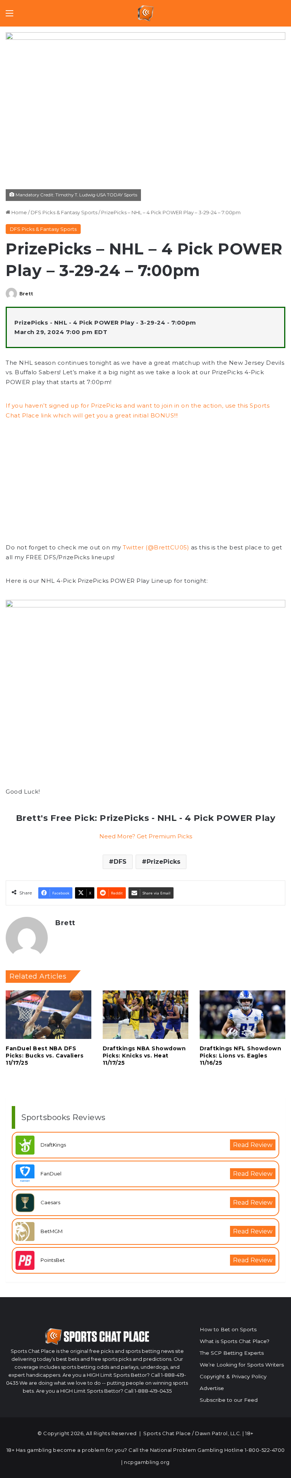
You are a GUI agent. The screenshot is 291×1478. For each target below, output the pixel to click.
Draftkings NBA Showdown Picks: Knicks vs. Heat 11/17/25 (144, 1055)
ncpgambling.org (147, 1462)
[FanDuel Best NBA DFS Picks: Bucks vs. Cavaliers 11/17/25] (48, 1014)
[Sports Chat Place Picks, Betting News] (145, 13)
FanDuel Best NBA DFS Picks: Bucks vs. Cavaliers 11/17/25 (44, 1055)
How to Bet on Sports (228, 1329)
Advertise (212, 1388)
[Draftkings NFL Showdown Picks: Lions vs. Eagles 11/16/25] (242, 1014)
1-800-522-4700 (265, 1450)
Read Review (252, 1145)
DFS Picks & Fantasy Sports (64, 212)
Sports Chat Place (167, 1433)
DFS (120, 861)
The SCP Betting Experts (232, 1353)
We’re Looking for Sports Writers (242, 1365)
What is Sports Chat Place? (234, 1341)
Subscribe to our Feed (229, 1400)
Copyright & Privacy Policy (233, 1376)
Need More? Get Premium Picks (145, 836)
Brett (26, 294)
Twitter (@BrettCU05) (156, 547)
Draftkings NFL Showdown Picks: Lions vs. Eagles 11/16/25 (241, 1055)
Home (18, 212)
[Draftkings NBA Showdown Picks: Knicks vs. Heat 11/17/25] (145, 1014)
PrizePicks (163, 861)
